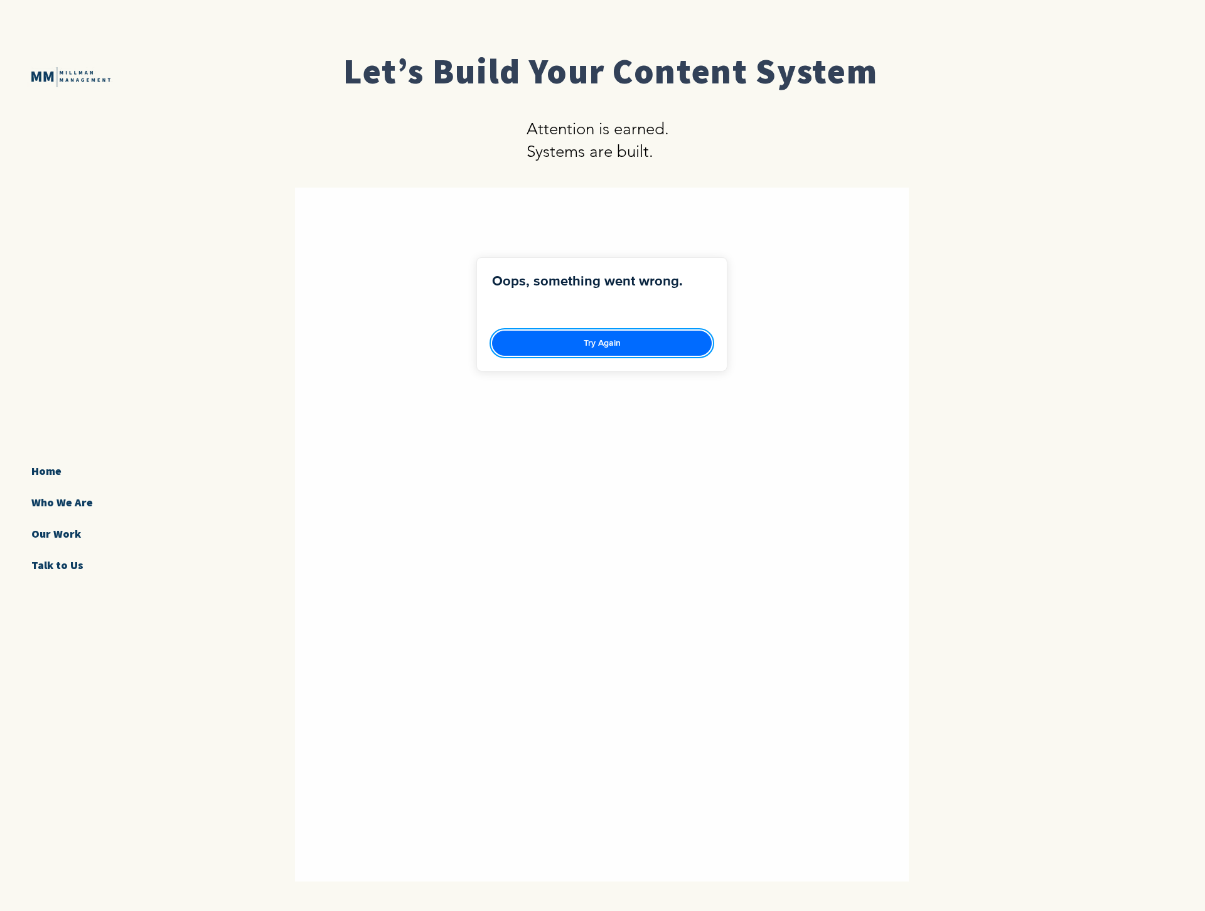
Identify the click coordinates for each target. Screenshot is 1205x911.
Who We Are (62, 502)
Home (46, 471)
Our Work (56, 533)
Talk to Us (57, 565)
